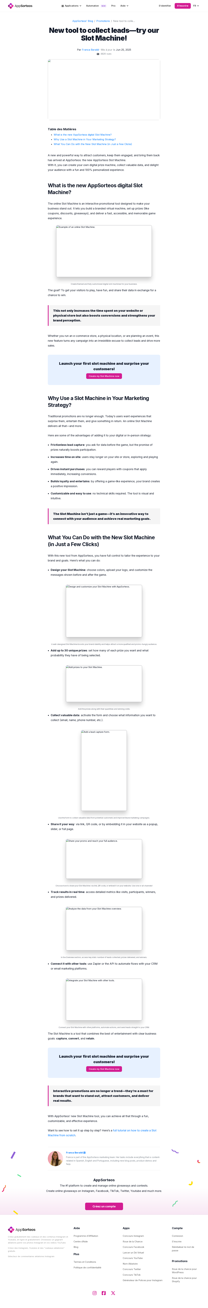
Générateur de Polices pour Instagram (142, 1280)
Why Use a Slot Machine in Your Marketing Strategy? (85, 139)
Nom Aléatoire (130, 1263)
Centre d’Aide (81, 1241)
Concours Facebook (133, 1247)
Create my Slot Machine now (104, 376)
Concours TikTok (132, 1274)
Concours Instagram (133, 1235)
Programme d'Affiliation (86, 1235)
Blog (76, 1247)
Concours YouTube (133, 1258)
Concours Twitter (132, 1269)
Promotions (103, 20)
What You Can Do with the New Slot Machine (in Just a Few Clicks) (93, 144)
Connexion (177, 1235)
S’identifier (165, 5)
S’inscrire (182, 5)
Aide (123, 5)
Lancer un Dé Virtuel (133, 1252)
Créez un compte (104, 1206)
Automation (96, 5)
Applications (71, 5)
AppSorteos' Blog (82, 20)
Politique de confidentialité (87, 1267)
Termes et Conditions (85, 1261)
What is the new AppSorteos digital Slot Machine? (83, 134)
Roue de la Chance (133, 1241)
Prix (113, 5)
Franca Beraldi (90, 49)
